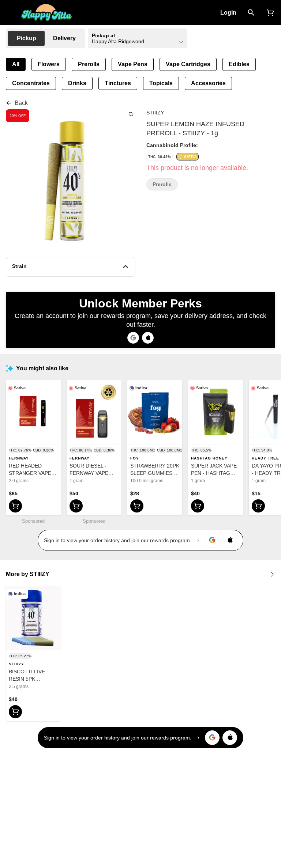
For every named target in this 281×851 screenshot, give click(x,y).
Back (21, 103)
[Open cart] (269, 13)
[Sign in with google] (212, 540)
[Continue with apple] (148, 338)
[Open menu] (10, 12)
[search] (130, 113)
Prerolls (162, 184)
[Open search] (251, 13)
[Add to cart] (15, 506)
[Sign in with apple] (229, 540)
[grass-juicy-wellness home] (46, 13)
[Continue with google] (133, 338)
